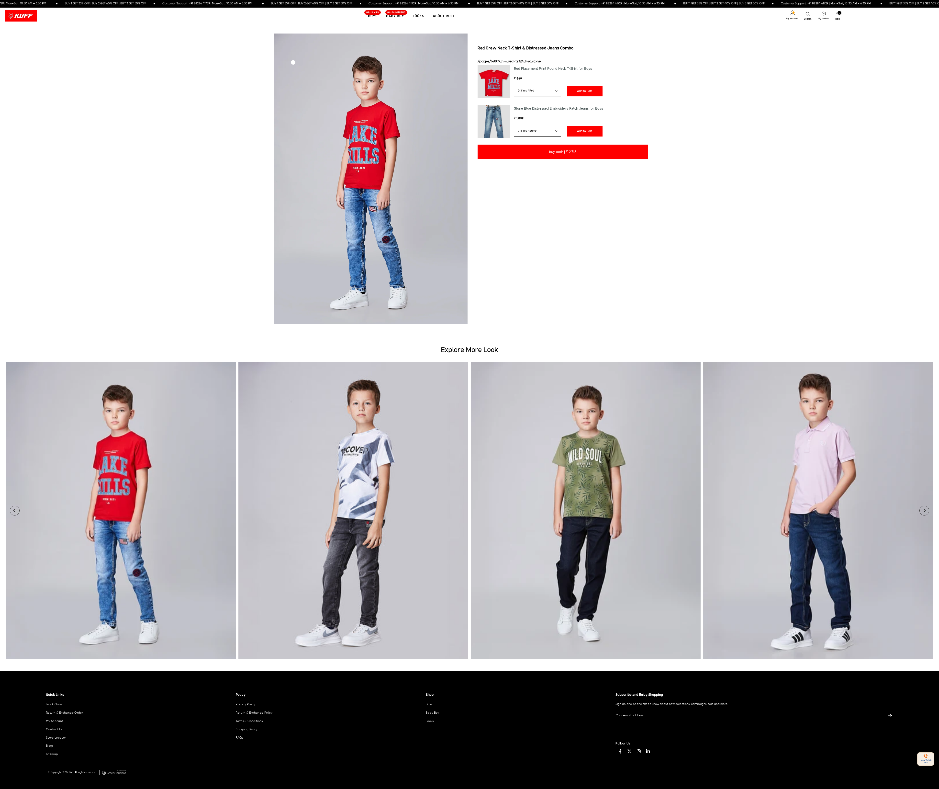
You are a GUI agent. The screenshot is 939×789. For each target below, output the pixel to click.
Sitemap (52, 754)
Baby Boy (395, 15)
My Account (54, 721)
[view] (121, 510)
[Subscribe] (888, 715)
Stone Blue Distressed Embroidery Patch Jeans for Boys (558, 108)
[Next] (924, 510)
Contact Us (54, 729)
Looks (418, 16)
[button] (925, 759)
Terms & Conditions (249, 721)
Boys (429, 704)
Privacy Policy (245, 704)
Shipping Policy (246, 729)
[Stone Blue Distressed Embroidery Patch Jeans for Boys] (494, 121)
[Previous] (15, 510)
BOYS (372, 15)
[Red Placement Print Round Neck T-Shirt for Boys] (494, 81)
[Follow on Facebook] (620, 751)
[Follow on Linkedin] (648, 751)
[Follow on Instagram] (639, 751)
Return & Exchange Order (64, 712)
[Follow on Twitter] (629, 751)
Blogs (50, 745)
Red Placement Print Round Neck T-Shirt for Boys (553, 68)
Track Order (54, 704)
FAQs (239, 737)
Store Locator (56, 737)
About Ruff (444, 16)
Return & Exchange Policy (254, 712)
